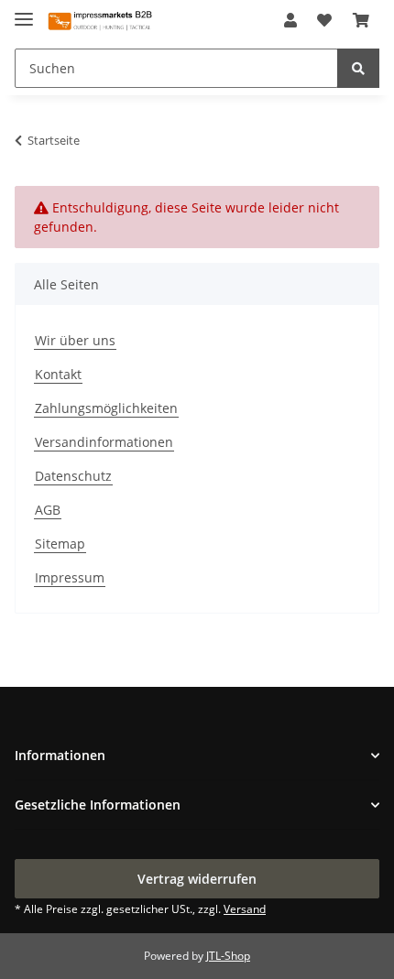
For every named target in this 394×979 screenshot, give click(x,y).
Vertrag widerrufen (197, 878)
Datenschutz (73, 475)
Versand (245, 909)
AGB (47, 509)
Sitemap (60, 543)
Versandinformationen (104, 442)
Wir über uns (75, 340)
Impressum (69, 577)
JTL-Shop (228, 955)
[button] (290, 20)
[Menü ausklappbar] (24, 11)
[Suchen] (358, 68)
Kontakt (58, 374)
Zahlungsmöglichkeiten (106, 408)
